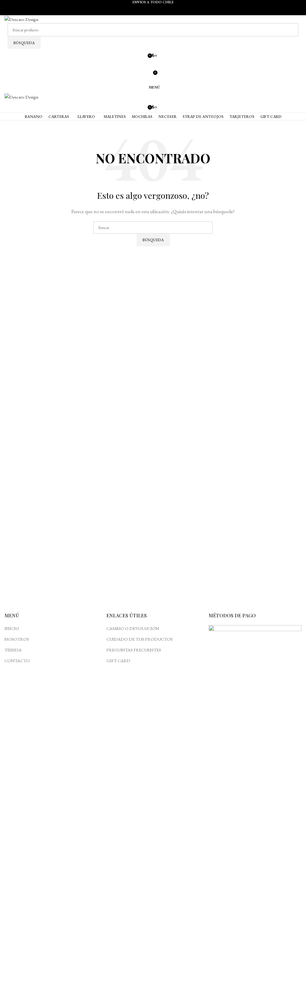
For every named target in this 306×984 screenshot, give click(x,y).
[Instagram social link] (153, 65)
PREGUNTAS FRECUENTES (133, 650)
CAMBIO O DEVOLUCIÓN (132, 628)
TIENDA (13, 650)
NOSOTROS (16, 639)
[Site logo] (21, 18)
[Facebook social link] (146, 11)
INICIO (11, 628)
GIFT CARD (118, 660)
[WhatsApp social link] (160, 11)
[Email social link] (153, 11)
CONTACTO (17, 660)
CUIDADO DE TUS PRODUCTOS (139, 639)
